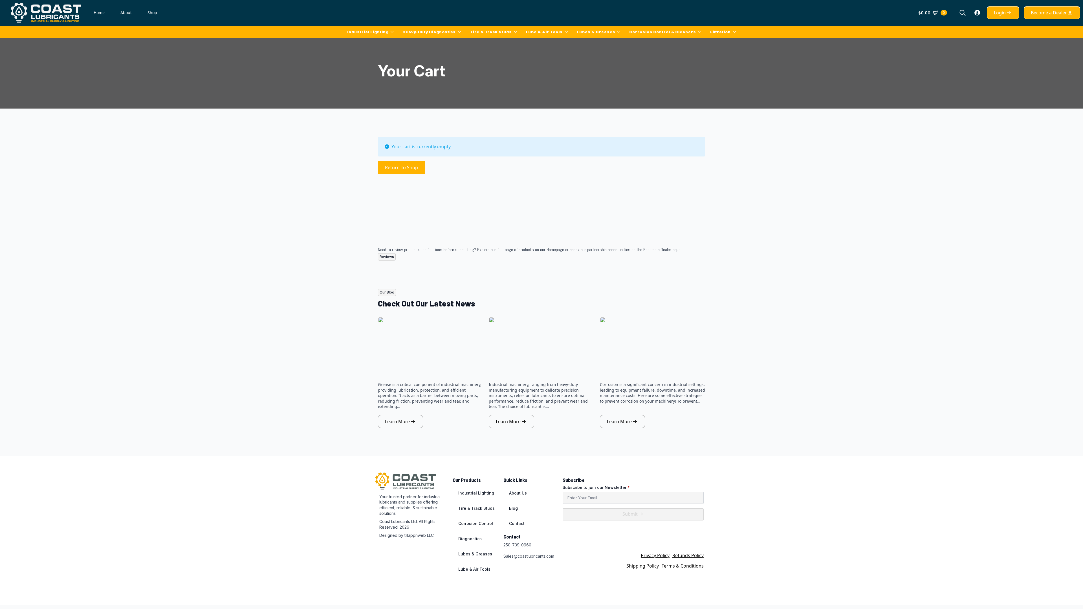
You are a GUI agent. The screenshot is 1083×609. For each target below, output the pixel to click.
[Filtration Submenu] (735, 32)
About (126, 12)
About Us (518, 493)
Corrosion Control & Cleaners (662, 32)
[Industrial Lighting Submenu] (393, 32)
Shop (152, 12)
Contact (517, 523)
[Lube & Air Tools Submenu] (567, 32)
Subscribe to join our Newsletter (596, 487)
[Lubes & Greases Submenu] (620, 32)
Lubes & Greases (596, 32)
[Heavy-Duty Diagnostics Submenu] (460, 32)
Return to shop (401, 167)
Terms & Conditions (683, 566)
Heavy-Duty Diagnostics (429, 32)
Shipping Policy (642, 566)
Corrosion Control (475, 523)
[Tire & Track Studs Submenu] (516, 32)
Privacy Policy (655, 555)
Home (99, 12)
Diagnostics (470, 538)
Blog (513, 508)
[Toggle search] (962, 12)
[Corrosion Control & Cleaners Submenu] (701, 32)
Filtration (720, 32)
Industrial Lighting (367, 32)
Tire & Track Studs (491, 32)
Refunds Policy (688, 555)
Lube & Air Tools (544, 32)
